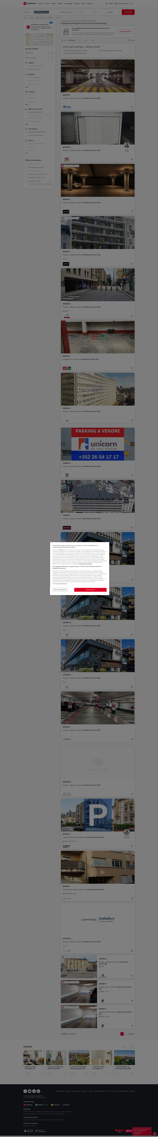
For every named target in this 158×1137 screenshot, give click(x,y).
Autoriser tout (90, 589)
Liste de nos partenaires (60, 583)
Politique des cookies (85, 564)
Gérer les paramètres (60, 589)
